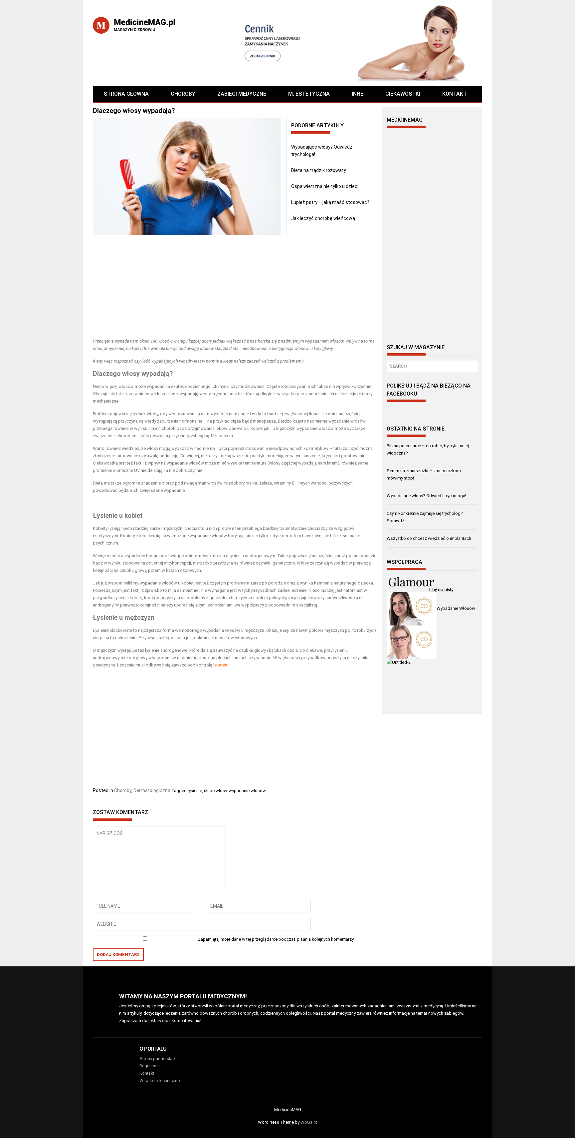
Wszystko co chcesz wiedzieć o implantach (429, 538)
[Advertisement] (235, 287)
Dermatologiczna (151, 790)
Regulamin (149, 1065)
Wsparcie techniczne (159, 1080)
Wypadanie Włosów (456, 608)
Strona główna (126, 94)
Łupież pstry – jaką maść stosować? (330, 202)
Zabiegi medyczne (241, 94)
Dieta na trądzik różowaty (318, 170)
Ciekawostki (402, 94)
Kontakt (454, 94)
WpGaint (308, 1122)
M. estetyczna (309, 94)
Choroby (183, 94)
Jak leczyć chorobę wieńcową (323, 218)
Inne (357, 94)
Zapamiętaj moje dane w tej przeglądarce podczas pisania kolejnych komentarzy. (276, 939)
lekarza (220, 664)
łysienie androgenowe (166, 650)
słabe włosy (215, 790)
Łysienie (105, 516)
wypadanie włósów (247, 790)
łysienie (195, 790)
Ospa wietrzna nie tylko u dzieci (324, 186)
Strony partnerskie (157, 1058)
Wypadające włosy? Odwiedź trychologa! (426, 495)
